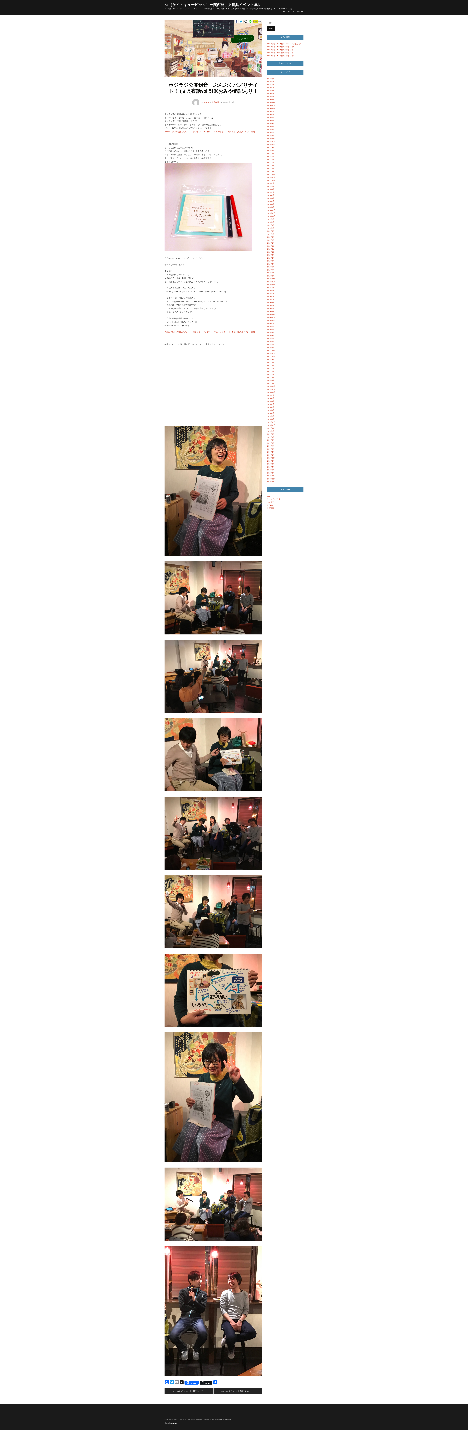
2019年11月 (271, 318)
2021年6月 (271, 264)
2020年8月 (271, 291)
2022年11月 (271, 213)
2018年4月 (271, 374)
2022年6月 (271, 228)
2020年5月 (271, 300)
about (269, 496)
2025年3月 (271, 129)
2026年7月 (271, 82)
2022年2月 (271, 240)
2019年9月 (271, 324)
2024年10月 (271, 144)
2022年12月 (271, 210)
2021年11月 (271, 249)
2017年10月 (271, 392)
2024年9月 (271, 147)
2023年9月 (271, 183)
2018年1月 (271, 383)
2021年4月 (271, 270)
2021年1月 (271, 276)
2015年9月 (271, 461)
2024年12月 (271, 138)
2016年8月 (271, 434)
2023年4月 (271, 198)
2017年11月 (271, 389)
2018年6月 (271, 368)
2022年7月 (271, 225)
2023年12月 (271, 174)
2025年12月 (271, 103)
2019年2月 (271, 344)
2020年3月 (271, 306)
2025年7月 (271, 117)
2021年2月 (271, 273)
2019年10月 (271, 320)
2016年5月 (271, 443)
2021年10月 (271, 252)
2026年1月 (271, 100)
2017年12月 (271, 386)
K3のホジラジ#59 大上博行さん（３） (190, 1391)
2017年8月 (271, 398)
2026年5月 (271, 88)
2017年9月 (271, 395)
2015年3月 (271, 470)
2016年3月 (271, 449)
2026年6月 (271, 85)
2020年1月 (271, 312)
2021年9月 (271, 255)
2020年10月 (271, 285)
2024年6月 (271, 156)
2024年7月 (271, 153)
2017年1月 (271, 419)
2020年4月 (271, 303)
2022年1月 (271, 243)
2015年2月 (271, 473)
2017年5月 (271, 407)
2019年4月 (271, 338)
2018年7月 (271, 365)
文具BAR (270, 505)
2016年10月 (271, 428)
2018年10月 (271, 356)
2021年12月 (271, 246)
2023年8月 (271, 186)
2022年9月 (271, 219)
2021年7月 (271, 261)
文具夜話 (215, 102)
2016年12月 (271, 422)
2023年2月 (271, 204)
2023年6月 (271, 192)
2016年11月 (271, 425)
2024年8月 (271, 150)
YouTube (300, 11)
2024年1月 (271, 171)
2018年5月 (271, 371)
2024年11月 (271, 141)
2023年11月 (271, 177)
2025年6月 (271, 121)
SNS (284, 11)
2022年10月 (271, 216)
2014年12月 (271, 479)
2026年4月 (271, 91)
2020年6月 (271, 297)
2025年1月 (271, 135)
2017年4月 (271, 410)
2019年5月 (271, 335)
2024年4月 (271, 162)
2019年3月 (271, 341)
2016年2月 (271, 452)
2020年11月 (271, 282)
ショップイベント (274, 499)
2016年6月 (271, 440)
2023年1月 (271, 207)
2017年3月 (271, 413)
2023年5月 (271, 195)
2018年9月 (271, 359)
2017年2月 (271, 416)
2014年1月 (271, 482)
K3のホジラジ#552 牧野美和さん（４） (281, 50)
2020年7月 (271, 294)
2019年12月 (271, 315)
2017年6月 (271, 404)
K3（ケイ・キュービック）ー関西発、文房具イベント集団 (213, 4)
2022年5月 (271, 231)
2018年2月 (271, 380)
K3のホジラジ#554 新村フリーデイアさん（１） (285, 44)
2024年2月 (271, 168)
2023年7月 (271, 189)
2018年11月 (271, 353)
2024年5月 (271, 159)
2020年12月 (271, 279)
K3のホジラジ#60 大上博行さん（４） (236, 1391)
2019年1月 (271, 347)
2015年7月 (271, 467)
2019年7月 (271, 330)
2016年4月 (271, 446)
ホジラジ (270, 502)
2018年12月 (271, 350)
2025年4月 (271, 127)
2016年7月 (271, 437)
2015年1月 (271, 476)
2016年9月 (271, 431)
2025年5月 (271, 123)
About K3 (291, 11)
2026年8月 (271, 79)
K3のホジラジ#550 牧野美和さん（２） (281, 56)
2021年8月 (271, 258)
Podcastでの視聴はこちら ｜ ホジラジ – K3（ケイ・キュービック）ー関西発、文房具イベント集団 (210, 131)
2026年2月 (271, 97)
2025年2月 (271, 132)
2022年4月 (271, 234)
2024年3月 (271, 165)
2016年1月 (271, 455)
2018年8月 (271, 362)
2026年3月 (271, 94)
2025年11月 (271, 106)
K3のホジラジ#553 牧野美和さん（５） (281, 47)
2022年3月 (271, 237)
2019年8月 (271, 326)
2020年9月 (271, 288)
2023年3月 (271, 201)
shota (206, 102)
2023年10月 (271, 180)
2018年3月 (271, 377)
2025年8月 (271, 115)
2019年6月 (271, 332)
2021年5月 (271, 267)
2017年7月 (271, 401)
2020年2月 (271, 309)
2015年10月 (271, 458)
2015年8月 (271, 464)
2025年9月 (271, 112)
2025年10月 (271, 109)
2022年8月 (271, 222)
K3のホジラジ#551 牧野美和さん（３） (281, 53)
